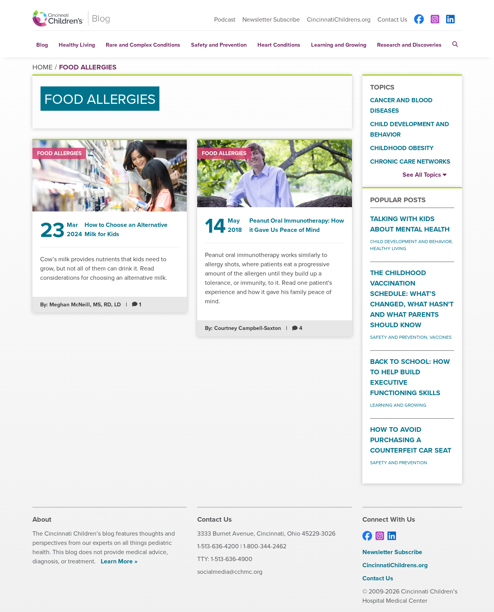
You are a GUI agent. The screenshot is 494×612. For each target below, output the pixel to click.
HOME (42, 67)
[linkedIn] (450, 19)
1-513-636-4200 (218, 546)
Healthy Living (77, 45)
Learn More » (119, 561)
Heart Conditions (278, 45)
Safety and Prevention (219, 45)
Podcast (224, 19)
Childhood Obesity (401, 148)
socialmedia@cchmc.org (229, 571)
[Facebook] (419, 19)
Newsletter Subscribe (271, 19)
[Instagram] (435, 19)
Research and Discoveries (409, 45)
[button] (455, 44)
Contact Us (392, 19)
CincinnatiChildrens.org (338, 19)
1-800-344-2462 (264, 546)
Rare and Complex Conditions (143, 45)
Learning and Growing (338, 45)
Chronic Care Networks (410, 161)
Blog (42, 45)
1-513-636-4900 (231, 559)
